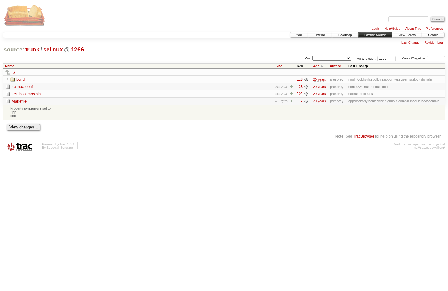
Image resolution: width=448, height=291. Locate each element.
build (20, 79)
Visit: (308, 58)
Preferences (434, 28)
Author (335, 66)
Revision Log (434, 42)
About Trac (413, 28)
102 (299, 94)
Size (279, 66)
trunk (32, 49)
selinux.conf (22, 86)
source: (14, 49)
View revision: (366, 58)
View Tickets (407, 35)
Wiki (299, 35)
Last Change (410, 42)
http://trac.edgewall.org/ (428, 147)
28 (300, 87)
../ (13, 72)
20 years (319, 79)
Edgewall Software (60, 147)
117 (299, 101)
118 (299, 79)
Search (433, 35)
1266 (77, 49)
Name (9, 66)
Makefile (19, 101)
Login (376, 28)
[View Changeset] (306, 79)
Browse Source (375, 35)
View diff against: (414, 58)
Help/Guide (392, 28)
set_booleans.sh (26, 94)
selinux (53, 49)
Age (316, 66)
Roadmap (345, 35)
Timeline (320, 35)
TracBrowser (363, 136)
